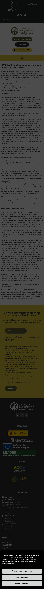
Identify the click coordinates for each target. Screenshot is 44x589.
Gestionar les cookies (22, 584)
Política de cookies (8, 563)
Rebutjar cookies (22, 577)
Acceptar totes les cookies (22, 571)
